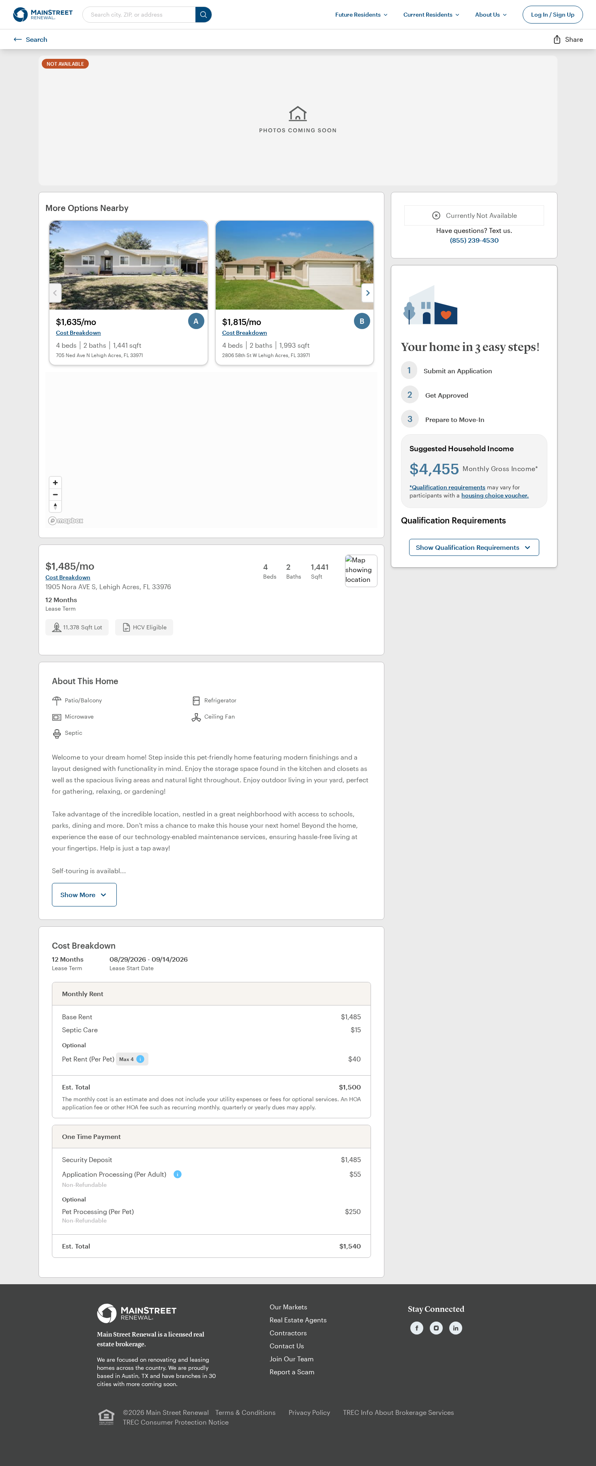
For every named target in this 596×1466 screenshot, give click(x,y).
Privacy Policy (309, 1412)
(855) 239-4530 (474, 240)
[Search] (203, 14)
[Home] (43, 14)
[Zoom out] (55, 494)
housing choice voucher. (495, 495)
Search (36, 39)
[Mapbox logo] (66, 520)
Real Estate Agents (298, 1320)
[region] (211, 450)
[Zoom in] (55, 483)
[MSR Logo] (159, 1313)
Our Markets (288, 1307)
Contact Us (287, 1346)
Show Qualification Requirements (467, 547)
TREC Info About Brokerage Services (398, 1412)
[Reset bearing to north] (55, 506)
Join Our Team (292, 1359)
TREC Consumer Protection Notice (176, 1422)
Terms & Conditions (245, 1412)
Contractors (288, 1333)
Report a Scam (292, 1372)
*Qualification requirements (447, 487)
